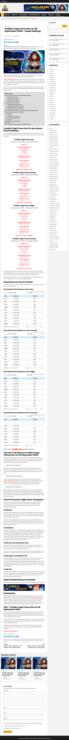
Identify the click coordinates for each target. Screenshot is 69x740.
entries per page (12, 292)
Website (5, 718)
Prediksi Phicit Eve (53, 222)
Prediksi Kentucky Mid (53, 188)
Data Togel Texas (36, 639)
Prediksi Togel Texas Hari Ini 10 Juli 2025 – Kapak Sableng (24, 674)
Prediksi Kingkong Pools (54, 191)
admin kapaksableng (15, 36)
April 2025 (51, 75)
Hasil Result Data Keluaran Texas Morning (16, 108)
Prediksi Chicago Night (54, 145)
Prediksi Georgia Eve (53, 159)
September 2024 (52, 89)
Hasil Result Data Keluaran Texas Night (15, 107)
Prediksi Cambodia (53, 134)
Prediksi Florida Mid (53, 155)
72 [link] (41, 445)
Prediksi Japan (52, 182)
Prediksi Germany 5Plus (54, 165)
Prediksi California (53, 132)
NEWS (50, 128)
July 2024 (51, 94)
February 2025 (52, 79)
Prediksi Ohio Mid (53, 213)
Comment (6, 690)
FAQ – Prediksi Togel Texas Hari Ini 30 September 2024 (17, 124)
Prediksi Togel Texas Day (13, 96)
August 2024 (52, 92)
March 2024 (51, 102)
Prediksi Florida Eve (53, 153)
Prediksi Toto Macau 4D (54, 236)
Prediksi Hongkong (53, 168)
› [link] (43, 326)
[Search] (67, 15)
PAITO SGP (51, 14)
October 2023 (52, 112)
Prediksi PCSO (52, 218)
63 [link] (41, 326)
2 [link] (29, 326)
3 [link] (31, 326)
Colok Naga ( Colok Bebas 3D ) (14, 118)
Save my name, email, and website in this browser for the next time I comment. (23, 723)
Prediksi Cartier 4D (53, 140)
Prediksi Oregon (52, 216)
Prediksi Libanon (52, 193)
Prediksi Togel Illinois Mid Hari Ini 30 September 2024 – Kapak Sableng (36, 646)
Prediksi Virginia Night (53, 245)
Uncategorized (52, 249)
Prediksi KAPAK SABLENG (10, 79)
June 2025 (51, 71)
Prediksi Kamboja (53, 184)
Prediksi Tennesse (53, 232)
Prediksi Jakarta (52, 180)
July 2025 (51, 69)
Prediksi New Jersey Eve (54, 203)
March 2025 (51, 77)
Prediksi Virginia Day (53, 243)
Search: (29, 292)
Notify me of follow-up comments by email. (15, 726)
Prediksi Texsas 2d (29, 640)
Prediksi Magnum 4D (53, 195)
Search (52, 23)
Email (5, 713)
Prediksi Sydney (52, 226)
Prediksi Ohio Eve (53, 211)
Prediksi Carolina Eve (53, 138)
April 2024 (51, 100)
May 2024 (51, 98)
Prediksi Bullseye (52, 130)
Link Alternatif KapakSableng (10, 631)
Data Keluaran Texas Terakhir (12, 103)
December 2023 (52, 108)
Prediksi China (52, 147)
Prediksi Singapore (53, 224)
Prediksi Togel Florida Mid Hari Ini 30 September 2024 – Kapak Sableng (13, 646)
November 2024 (52, 85)
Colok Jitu (10, 119)
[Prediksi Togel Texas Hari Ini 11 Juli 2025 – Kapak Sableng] (8, 663)
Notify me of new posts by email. (12, 728)
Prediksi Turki (52, 241)
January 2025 (52, 81)
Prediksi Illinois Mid (53, 174)
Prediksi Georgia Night (54, 163)
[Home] (2, 15)
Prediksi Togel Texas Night (13, 99)
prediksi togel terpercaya (9, 480)
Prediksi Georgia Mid (53, 161)
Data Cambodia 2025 (34, 14)
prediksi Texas (17, 449)
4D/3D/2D (9, 113)
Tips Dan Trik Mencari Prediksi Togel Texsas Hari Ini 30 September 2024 (21, 110)
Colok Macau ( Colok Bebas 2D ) (14, 116)
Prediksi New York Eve (54, 207)
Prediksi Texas (7, 26)
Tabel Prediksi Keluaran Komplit (12, 121)
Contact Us (14, 14)
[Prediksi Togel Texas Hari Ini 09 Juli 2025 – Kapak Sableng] (40, 663)
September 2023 (52, 114)
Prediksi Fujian (52, 157)
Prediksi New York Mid (54, 209)
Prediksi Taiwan (52, 228)
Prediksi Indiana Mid (53, 178)
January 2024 (52, 106)
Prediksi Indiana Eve (53, 176)
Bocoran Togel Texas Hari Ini (26, 639)
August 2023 (52, 117)
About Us (7, 14)
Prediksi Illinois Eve (53, 172)
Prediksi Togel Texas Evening (13, 98)
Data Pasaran (23, 14)
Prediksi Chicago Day (53, 143)
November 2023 (52, 110)
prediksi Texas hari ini (37, 597)
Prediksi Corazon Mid (53, 149)
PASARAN (58, 14)
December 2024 (52, 83)
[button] (11, 296)
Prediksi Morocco (53, 201)
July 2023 (51, 119)
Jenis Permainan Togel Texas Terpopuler (14, 112)
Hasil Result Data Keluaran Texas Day (15, 104)
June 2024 (51, 96)
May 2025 (51, 73)
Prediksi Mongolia (53, 199)
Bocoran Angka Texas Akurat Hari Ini (13, 639)
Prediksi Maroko (52, 197)
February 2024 (52, 104)
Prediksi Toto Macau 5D (54, 238)
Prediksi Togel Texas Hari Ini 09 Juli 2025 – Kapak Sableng (40, 674)
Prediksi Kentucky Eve (53, 186)
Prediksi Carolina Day (53, 136)
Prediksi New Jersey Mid (54, 205)
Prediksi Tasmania (53, 230)
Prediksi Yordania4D (53, 247)
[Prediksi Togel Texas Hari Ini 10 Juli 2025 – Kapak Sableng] (24, 663)
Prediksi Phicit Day (53, 220)
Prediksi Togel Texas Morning (14, 101)
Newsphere (41, 738)
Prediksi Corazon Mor (53, 151)
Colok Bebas (10, 115)
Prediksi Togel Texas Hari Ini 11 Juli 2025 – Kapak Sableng (8, 674)
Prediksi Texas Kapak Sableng (19, 640)
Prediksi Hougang (53, 170)
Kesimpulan (8, 122)
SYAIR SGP (43, 14)
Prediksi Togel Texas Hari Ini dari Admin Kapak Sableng (18, 95)
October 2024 (52, 87)
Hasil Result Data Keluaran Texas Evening (16, 105)
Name (5, 707)
